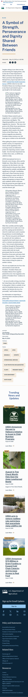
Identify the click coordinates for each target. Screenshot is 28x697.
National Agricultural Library (10, 656)
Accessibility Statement (8, 627)
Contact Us (5, 674)
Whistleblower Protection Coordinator (12, 692)
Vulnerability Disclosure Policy (10, 645)
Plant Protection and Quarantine (14, 364)
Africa (6, 350)
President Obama (17, 369)
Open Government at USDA (9, 638)
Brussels (7, 355)
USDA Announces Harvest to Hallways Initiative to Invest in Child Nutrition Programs (13, 433)
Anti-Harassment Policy (8, 629)
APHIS (13, 350)
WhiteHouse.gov (6, 663)
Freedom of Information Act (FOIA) (11, 632)
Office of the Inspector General (10, 658)
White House (7, 379)
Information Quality (7, 634)
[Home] (2, 8)
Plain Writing (5, 641)
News (4, 4)
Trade (5, 343)
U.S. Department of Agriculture (14, 8)
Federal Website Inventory (9, 677)
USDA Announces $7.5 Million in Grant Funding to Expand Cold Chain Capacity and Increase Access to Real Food (13, 567)
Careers (4, 672)
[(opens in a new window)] (3, 611)
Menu (25, 7)
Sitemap (4, 688)
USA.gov (4, 661)
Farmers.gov (5, 654)
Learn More (8, 446)
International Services (11, 360)
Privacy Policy (6, 643)
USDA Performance (7, 690)
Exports (16, 355)
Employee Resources (21, 4)
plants (6, 369)
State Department (9, 374)
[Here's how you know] (14, 1)
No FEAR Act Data (7, 679)
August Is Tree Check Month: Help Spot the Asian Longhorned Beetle (13, 477)
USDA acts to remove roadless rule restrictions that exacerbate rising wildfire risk (13, 521)
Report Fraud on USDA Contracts (11, 686)
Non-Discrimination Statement (10, 636)
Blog (11, 4)
